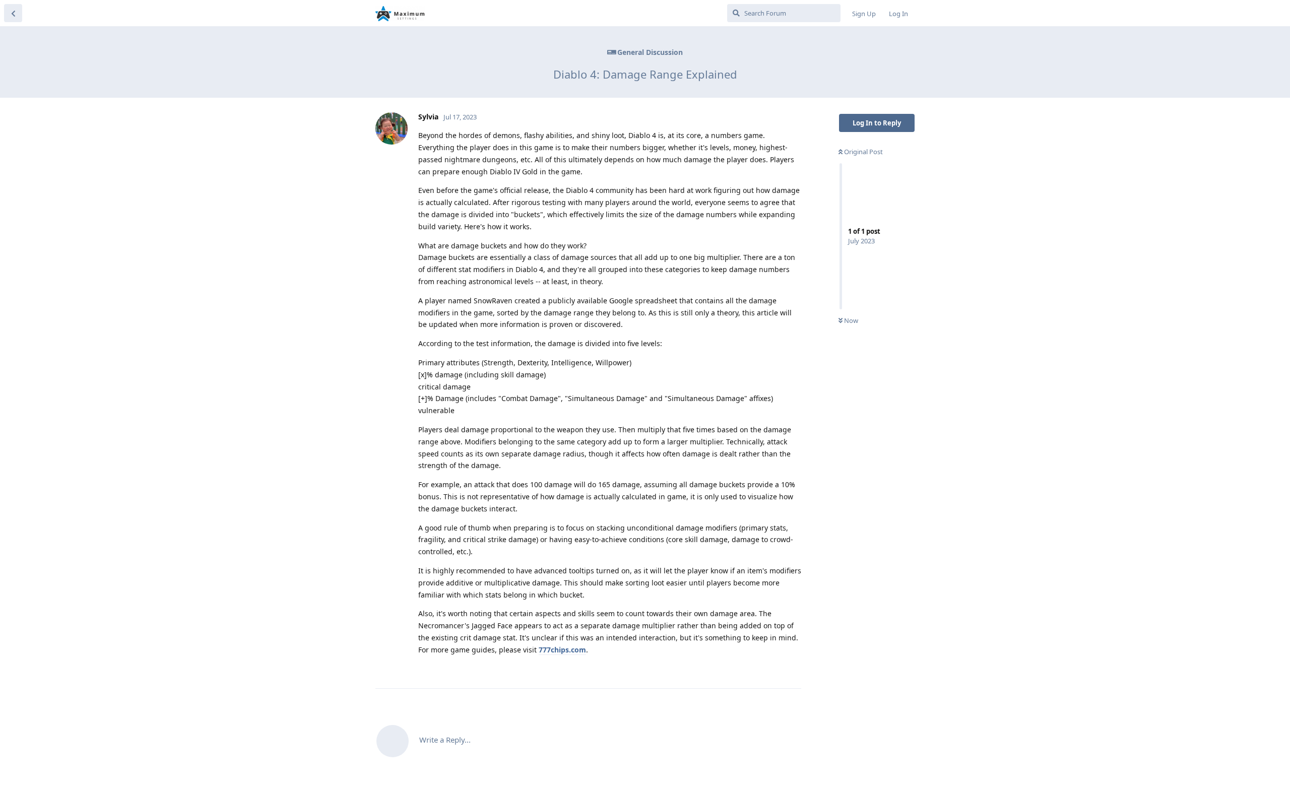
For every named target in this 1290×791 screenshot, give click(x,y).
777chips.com (562, 649)
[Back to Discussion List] (13, 13)
